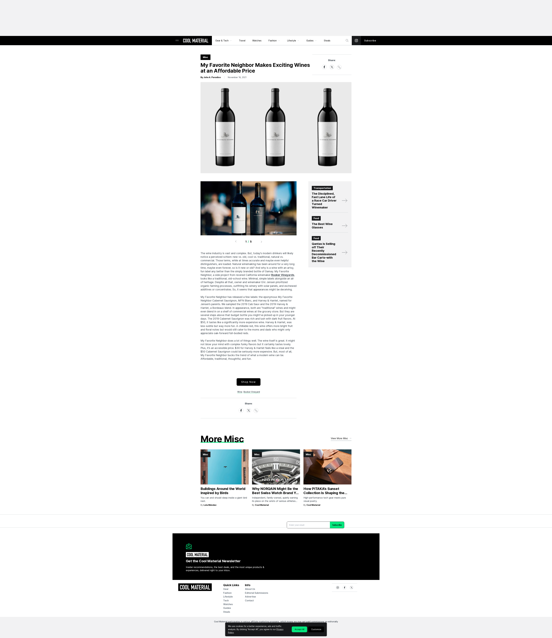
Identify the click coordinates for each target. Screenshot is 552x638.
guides (227, 608)
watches (228, 604)
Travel (242, 40)
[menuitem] (223, 40)
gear (226, 589)
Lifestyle (291, 40)
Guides (310, 40)
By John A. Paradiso (211, 77)
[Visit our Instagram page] (356, 40)
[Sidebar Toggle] (177, 40)
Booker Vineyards (282, 274)
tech (226, 600)
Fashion (272, 40)
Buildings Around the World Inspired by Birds (223, 491)
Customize (316, 629)
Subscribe (370, 40)
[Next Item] (261, 242)
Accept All (299, 629)
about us (250, 589)
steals (327, 40)
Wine (239, 392)
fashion (227, 592)
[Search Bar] (347, 40)
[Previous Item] (236, 242)
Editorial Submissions (256, 592)
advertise (250, 596)
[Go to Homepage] (196, 40)
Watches (256, 40)
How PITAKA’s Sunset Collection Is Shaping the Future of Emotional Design (325, 493)
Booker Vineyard (252, 392)
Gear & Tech (222, 40)
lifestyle (228, 596)
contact (249, 600)
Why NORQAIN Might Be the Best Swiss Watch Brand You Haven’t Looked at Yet (276, 493)
